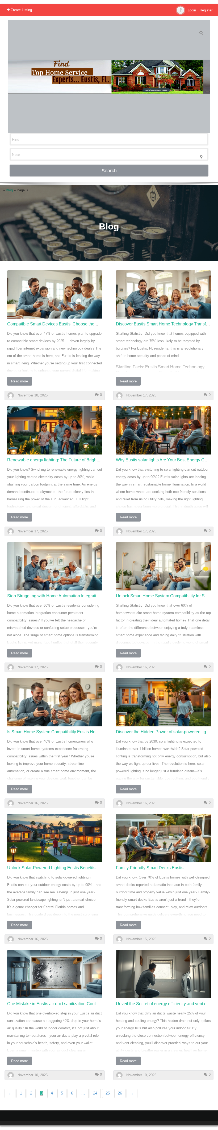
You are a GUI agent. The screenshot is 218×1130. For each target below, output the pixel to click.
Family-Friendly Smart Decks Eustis (149, 868)
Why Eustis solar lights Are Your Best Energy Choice (165, 460)
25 (108, 1093)
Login (192, 10)
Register (206, 10)
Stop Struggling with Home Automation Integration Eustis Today (66, 596)
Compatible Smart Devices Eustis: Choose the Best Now (60, 324)
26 (120, 1093)
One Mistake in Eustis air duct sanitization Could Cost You (61, 1003)
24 (95, 1093)
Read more (19, 381)
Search (109, 170)
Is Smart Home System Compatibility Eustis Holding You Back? (66, 732)
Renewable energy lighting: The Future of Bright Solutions (61, 460)
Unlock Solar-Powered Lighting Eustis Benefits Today (57, 868)
